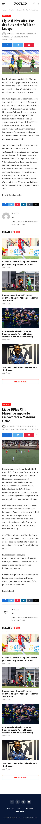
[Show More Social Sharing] (37, 45)
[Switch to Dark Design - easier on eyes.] (34, 3)
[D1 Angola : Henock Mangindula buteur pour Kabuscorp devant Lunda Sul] (20, 248)
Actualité (6, 15)
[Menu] (3, 3)
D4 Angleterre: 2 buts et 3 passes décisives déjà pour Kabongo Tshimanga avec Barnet (20, 298)
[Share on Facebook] (7, 45)
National (29, 809)
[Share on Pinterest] (29, 45)
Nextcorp (34, 817)
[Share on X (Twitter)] (18, 45)
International (20, 812)
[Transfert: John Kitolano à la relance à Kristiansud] (20, 354)
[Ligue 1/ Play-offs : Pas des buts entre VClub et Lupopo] (20, 62)
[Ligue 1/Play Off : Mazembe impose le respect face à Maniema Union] (20, 452)
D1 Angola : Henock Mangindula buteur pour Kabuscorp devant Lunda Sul (19, 262)
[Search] (38, 3)
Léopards (20, 809)
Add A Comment (20, 381)
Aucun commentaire (20, 37)
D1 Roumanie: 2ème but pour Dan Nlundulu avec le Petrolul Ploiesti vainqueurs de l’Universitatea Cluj (17, 334)
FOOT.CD (12, 34)
